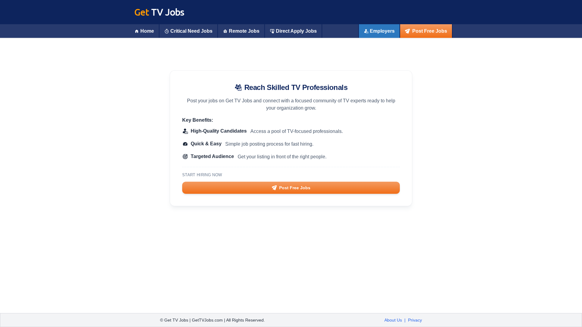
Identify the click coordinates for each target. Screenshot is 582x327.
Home (147, 31)
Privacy (415, 320)
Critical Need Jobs (191, 31)
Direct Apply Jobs (296, 31)
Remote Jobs (244, 31)
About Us (393, 320)
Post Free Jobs (429, 31)
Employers (382, 31)
